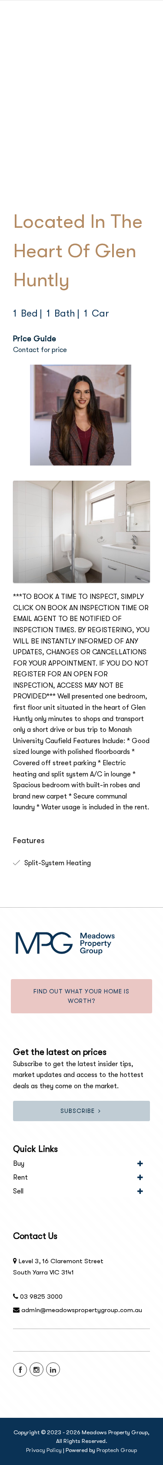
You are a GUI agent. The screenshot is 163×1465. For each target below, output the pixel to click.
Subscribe (77, 1111)
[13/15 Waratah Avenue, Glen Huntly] (81, 532)
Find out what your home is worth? (81, 996)
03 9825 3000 (41, 1296)
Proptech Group (116, 1450)
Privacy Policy (44, 1450)
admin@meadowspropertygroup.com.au (81, 1310)
